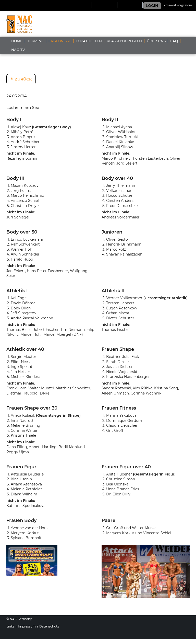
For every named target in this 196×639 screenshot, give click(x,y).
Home (16, 41)
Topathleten (89, 41)
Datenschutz (49, 626)
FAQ (174, 41)
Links (10, 626)
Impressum (27, 626)
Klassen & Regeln (124, 41)
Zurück (23, 79)
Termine (35, 41)
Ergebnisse (59, 41)
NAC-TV (18, 50)
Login (152, 5)
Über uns (156, 41)
